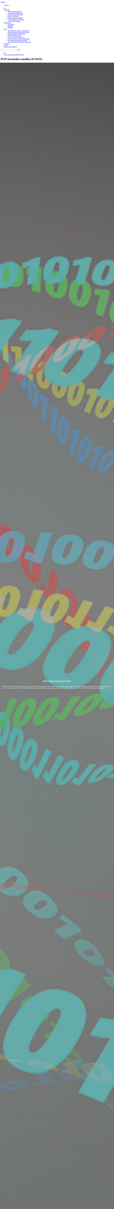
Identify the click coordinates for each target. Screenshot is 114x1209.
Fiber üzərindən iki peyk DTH (16, 34)
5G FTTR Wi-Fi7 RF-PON (15, 37)
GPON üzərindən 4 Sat (14, 35)
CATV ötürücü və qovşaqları (16, 19)
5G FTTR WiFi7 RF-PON (15, 14)
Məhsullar (7, 10)
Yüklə (6, 45)
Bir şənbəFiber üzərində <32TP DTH (18, 30)
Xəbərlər (6, 43)
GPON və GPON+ (13, 16)
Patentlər (10, 27)
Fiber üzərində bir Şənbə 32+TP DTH (18, 32)
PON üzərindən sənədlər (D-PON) (17, 40)
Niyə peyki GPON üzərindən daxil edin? (19, 42)
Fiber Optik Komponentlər (15, 18)
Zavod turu (11, 24)
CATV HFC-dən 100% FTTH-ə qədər (19, 38)
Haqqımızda (7, 22)
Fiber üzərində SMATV (14, 11)
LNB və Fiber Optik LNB (15, 13)
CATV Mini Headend (14, 21)
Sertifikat (10, 26)
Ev (5, 8)
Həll (5, 29)
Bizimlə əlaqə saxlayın (10, 47)
